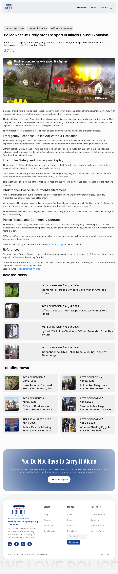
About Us (71, 525)
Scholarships (49, 531)
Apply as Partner (98, 531)
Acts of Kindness (33, 398)
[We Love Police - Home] (19, 511)
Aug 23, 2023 (87, 423)
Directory (95, 520)
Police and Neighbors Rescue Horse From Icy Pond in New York (95, 388)
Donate (104, 7)
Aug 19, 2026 (71, 285)
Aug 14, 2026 (71, 306)
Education (48, 525)
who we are (102, 236)
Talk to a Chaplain (59, 479)
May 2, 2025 (29, 381)
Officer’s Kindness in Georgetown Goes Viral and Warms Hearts (38, 409)
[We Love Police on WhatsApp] (16, 544)
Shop (93, 7)
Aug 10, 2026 (71, 347)
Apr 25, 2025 (87, 381)
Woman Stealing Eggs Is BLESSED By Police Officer (95, 430)
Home (69, 514)
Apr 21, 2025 (29, 402)
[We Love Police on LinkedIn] (9, 544)
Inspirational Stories (36, 419)
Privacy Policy (104, 554)
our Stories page (55, 244)
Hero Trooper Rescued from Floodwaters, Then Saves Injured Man (38, 388)
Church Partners (98, 514)
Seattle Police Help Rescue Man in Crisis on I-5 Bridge (95, 409)
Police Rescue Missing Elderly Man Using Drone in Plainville (38, 430)
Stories (70, 520)
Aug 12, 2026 (71, 327)
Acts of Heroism (52, 285)
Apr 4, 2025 (86, 402)
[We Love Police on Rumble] (23, 544)
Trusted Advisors (98, 525)
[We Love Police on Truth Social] (29, 544)
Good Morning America (29, 269)
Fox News (19, 257)
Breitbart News (21, 265)
